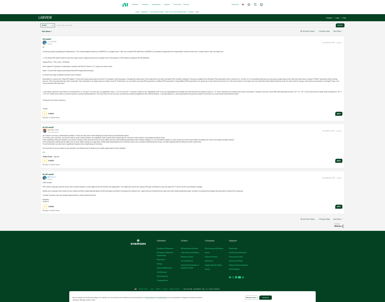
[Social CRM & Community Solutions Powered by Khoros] (338, 225)
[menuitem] (136, 5)
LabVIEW (191, 12)
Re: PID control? (48, 127)
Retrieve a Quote (187, 256)
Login (337, 18)
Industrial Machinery (164, 268)
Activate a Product (236, 261)
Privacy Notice (150, 297)
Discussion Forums (156, 12)
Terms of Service (187, 261)
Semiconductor (162, 276)
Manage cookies (175, 289)
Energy (159, 264)
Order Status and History (190, 252)
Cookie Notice (162, 297)
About (207, 252)
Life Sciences (162, 272)
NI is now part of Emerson (214, 248)
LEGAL (152, 289)
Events (207, 269)
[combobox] (195, 25)
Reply (339, 114)
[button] (45, 114)
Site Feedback (234, 269)
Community (144, 12)
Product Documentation (238, 252)
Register (329, 18)
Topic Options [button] (46, 31)
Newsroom (209, 261)
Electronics (161, 259)
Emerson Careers (211, 256)
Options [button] (339, 43)
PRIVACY (165, 289)
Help (344, 18)
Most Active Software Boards (175, 12)
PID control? (47, 39)
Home (137, 12)
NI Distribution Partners (189, 248)
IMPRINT (158, 289)
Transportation (162, 280)
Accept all (265, 297)
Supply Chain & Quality (213, 265)
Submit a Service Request (238, 265)
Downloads (233, 248)
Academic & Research (165, 248)
